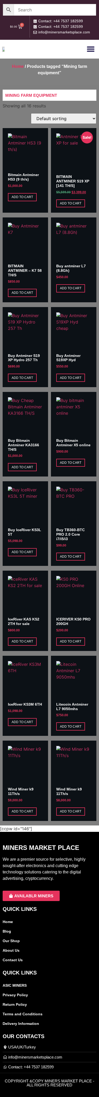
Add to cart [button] (22, 197)
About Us (11, 950)
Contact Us (13, 960)
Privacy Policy (15, 995)
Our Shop (11, 941)
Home (18, 66)
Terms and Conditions (23, 1014)
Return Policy (15, 1004)
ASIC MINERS (15, 985)
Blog (7, 931)
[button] (90, 49)
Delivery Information (21, 1023)
